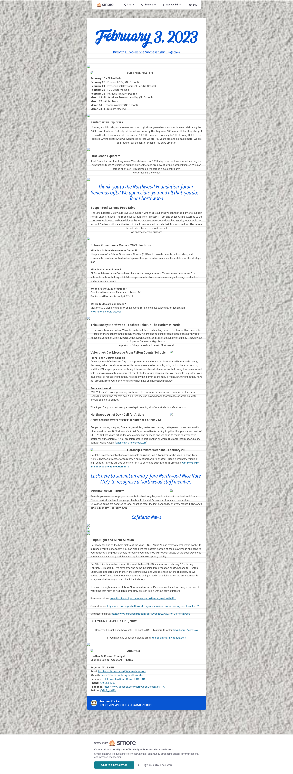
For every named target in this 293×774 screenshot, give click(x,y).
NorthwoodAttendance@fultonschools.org (122, 671)
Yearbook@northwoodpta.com (169, 637)
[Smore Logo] (105, 4)
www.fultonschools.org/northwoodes (122, 675)
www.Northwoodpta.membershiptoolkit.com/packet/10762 (143, 598)
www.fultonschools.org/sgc (106, 311)
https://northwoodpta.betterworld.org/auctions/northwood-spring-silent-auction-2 (153, 606)
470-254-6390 (107, 682)
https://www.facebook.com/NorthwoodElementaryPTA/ (134, 686)
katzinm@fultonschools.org (130, 442)
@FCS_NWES (108, 690)
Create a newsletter (114, 765)
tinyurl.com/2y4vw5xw (185, 630)
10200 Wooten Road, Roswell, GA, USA (123, 679)
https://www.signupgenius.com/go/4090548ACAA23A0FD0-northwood (151, 613)
